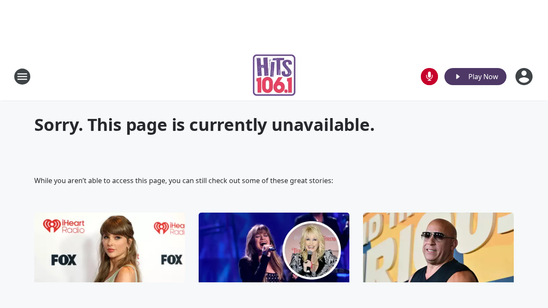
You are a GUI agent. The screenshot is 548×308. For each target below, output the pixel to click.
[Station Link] (274, 76)
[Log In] (524, 76)
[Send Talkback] (429, 76)
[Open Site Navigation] (22, 76)
